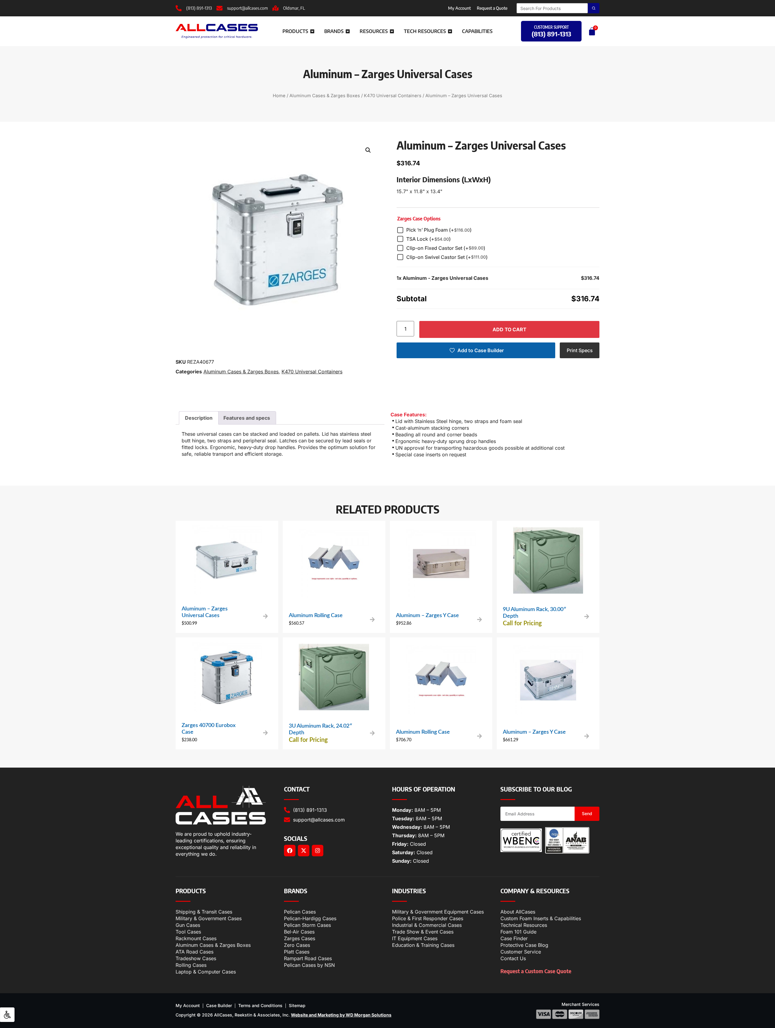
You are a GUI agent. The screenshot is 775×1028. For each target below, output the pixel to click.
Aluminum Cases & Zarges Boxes (324, 95)
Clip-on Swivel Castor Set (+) (447, 257)
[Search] (593, 8)
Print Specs (580, 350)
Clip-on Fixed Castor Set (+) (445, 248)
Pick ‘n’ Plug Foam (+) (439, 230)
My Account (459, 8)
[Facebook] (289, 850)
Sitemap (297, 1005)
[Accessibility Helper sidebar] (7, 1014)
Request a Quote (492, 8)
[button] (368, 150)
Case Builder (219, 1005)
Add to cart (509, 329)
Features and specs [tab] (246, 418)
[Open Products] (312, 31)
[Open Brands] (347, 31)
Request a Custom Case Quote (535, 970)
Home (279, 95)
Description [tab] (199, 418)
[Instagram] (317, 850)
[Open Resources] (392, 31)
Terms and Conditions (260, 1005)
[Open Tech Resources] (450, 31)
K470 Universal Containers (392, 95)
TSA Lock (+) (428, 239)
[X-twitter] (303, 850)
